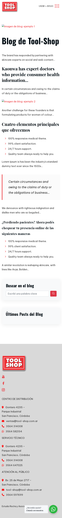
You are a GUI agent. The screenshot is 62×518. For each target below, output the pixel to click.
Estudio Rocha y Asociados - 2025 (19, 506)
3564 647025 (14, 465)
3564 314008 (14, 426)
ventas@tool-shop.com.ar (22, 421)
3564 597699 (14, 494)
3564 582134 (14, 431)
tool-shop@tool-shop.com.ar (24, 489)
